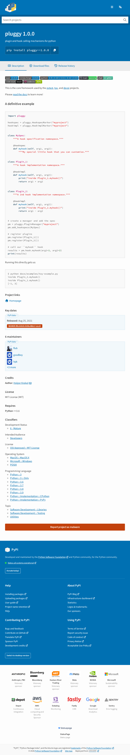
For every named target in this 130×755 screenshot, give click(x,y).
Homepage (15, 301)
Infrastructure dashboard (80, 598)
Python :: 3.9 (17, 492)
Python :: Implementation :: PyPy (28, 500)
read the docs (20, 94)
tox (56, 88)
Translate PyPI (12, 637)
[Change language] (120, 7)
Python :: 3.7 (17, 485)
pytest (50, 88)
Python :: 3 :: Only (19, 478)
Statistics (72, 602)
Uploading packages (15, 598)
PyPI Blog (72, 594)
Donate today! (13, 570)
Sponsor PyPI (11, 641)
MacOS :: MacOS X (19, 457)
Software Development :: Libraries (28, 509)
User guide (10, 602)
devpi (66, 88)
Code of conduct (75, 637)
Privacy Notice (74, 641)
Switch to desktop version (18, 655)
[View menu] (112, 7)
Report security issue (78, 632)
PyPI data (12, 315)
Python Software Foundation (52, 557)
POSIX (13, 465)
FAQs (7, 611)
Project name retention (16, 606)
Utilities (14, 517)
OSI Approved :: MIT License (24, 448)
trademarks (76, 748)
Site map (68, 751)
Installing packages (14, 594)
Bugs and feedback (14, 628)
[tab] (16, 66)
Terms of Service (75, 628)
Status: (21, 563)
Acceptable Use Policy (78, 645)
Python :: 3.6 (17, 482)
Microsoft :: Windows (21, 461)
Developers (16, 438)
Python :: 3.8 (17, 489)
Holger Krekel (21, 383)
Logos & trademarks (77, 606)
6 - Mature (15, 428)
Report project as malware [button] (65, 527)
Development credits (15, 645)
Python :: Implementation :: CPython (29, 496)
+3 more (11, 367)
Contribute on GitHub (15, 632)
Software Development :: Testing (27, 513)
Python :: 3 (15, 474)
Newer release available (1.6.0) (24, 326)
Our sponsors (74, 611)
